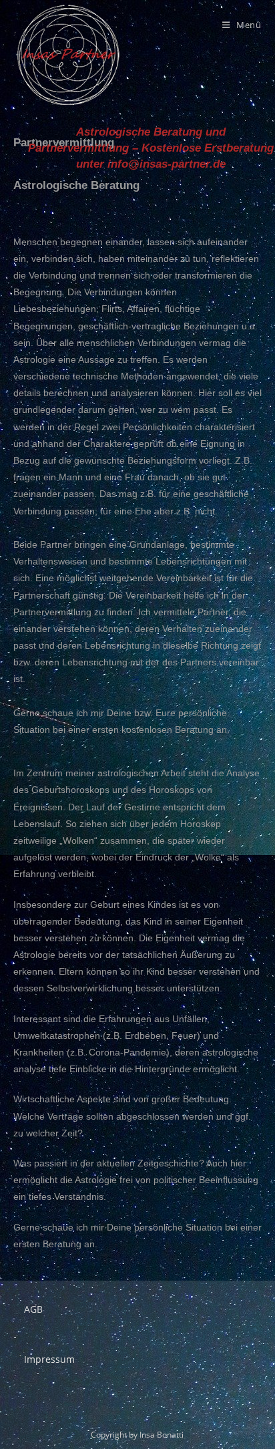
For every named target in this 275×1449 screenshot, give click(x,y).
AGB (33, 1309)
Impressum (49, 1359)
